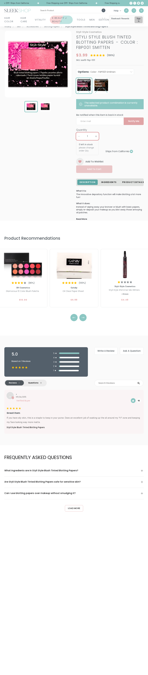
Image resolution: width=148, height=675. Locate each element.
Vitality (40, 19)
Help (116, 10)
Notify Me (133, 121)
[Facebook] (131, 3)
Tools (81, 19)
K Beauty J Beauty (59, 19)
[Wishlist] (134, 10)
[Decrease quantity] (79, 136)
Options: (96, 72)
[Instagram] (138, 3)
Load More (74, 508)
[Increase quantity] (96, 136)
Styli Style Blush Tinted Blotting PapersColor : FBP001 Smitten (107, 42)
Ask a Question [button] (132, 351)
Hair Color (8, 19)
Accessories (33, 26)
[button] (133, 400)
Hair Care (24, 19)
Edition (104, 19)
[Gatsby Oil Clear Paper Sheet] (74, 264)
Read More (81, 219)
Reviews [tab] (13, 382)
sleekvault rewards (120, 18)
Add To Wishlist (94, 161)
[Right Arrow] (83, 317)
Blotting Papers (51, 26)
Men (92, 19)
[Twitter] (134, 3)
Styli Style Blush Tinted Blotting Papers (26, 427)
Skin (19, 26)
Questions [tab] (33, 382)
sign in (138, 19)
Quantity (81, 129)
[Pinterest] (142, 3)
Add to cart (94, 169)
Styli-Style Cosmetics (89, 32)
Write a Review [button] (105, 351)
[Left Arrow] (74, 317)
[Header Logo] (17, 10)
